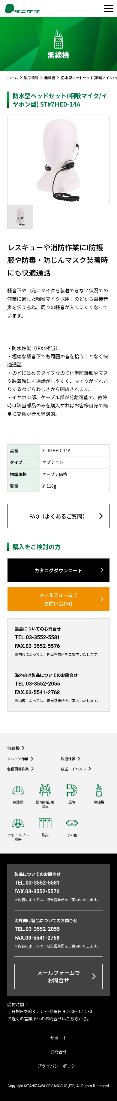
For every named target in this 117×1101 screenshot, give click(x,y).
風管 (72, 801)
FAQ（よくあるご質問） (58, 516)
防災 (45, 834)
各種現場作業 (18, 768)
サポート (58, 1038)
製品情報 (31, 77)
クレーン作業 (17, 758)
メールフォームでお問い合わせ (58, 599)
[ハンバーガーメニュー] (108, 8)
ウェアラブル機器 (18, 836)
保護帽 (18, 801)
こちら (72, 1018)
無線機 (49, 77)
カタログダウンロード (58, 570)
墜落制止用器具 (45, 804)
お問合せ (58, 1052)
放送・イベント (73, 768)
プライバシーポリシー (59, 1066)
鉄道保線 (68, 758)
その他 (72, 834)
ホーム (12, 77)
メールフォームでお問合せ (58, 976)
